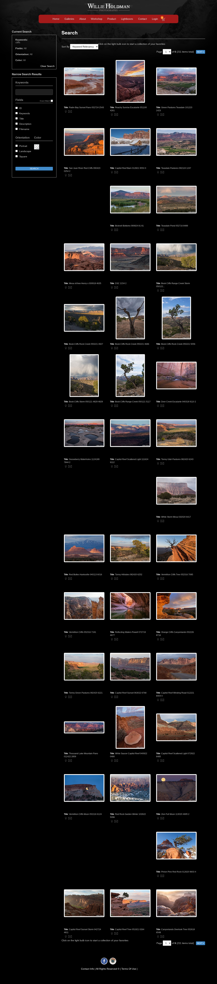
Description (25, 124)
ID (20, 108)
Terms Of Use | (129, 968)
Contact (142, 18)
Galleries (69, 18)
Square (23, 156)
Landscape (25, 151)
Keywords (24, 113)
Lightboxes (127, 18)
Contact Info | (88, 968)
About (82, 18)
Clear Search (48, 66)
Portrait (23, 146)
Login (155, 18)
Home (56, 18)
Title (21, 118)
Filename (24, 129)
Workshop (96, 18)
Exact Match (45, 101)
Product (111, 18)
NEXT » (200, 52)
